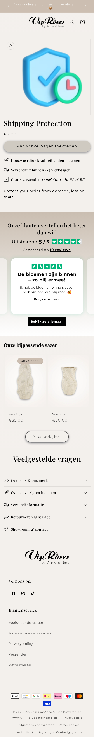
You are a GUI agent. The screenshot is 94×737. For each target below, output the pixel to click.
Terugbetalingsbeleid (42, 717)
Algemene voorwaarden (30, 633)
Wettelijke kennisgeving (34, 732)
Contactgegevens (69, 732)
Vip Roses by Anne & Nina (43, 711)
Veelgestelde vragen (26, 622)
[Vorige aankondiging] (8, 6)
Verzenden (18, 654)
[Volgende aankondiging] (86, 6)
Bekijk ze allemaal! (47, 321)
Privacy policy (21, 644)
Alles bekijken (47, 436)
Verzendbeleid (69, 725)
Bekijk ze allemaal (47, 299)
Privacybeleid (72, 717)
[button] (9, 22)
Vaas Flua (15, 414)
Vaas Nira (59, 414)
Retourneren (20, 665)
